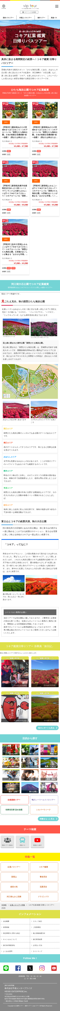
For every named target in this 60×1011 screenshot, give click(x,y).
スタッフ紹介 (37, 921)
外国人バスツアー (25, 17)
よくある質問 (7, 951)
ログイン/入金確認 (30, 12)
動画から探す (37, 845)
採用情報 (6, 927)
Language (3, 8)
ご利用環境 (37, 927)
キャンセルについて (10, 939)
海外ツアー (41, 17)
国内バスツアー (8, 17)
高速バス (54, 17)
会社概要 (6, 921)
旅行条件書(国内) (9, 945)
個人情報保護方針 (39, 933)
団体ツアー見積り (7, 845)
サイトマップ (37, 951)
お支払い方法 (37, 945)
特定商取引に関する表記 (11, 933)
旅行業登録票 (37, 939)
